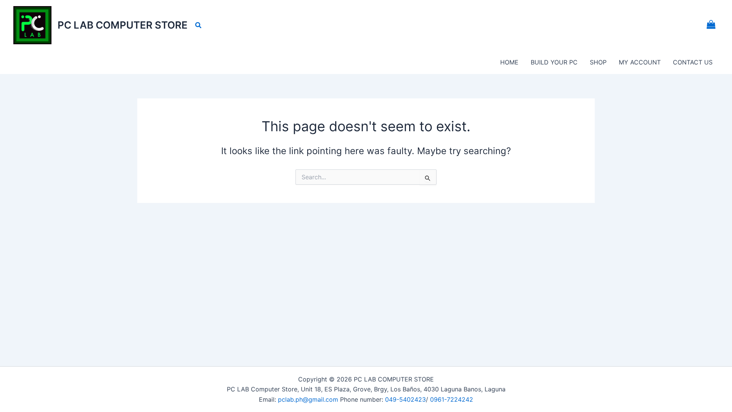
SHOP (598, 62)
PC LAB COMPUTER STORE (123, 25)
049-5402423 (405, 399)
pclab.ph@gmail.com (309, 399)
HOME (509, 62)
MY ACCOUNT (640, 62)
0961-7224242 (451, 399)
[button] (198, 25)
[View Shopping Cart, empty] (711, 25)
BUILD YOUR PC (554, 62)
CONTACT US (693, 62)
